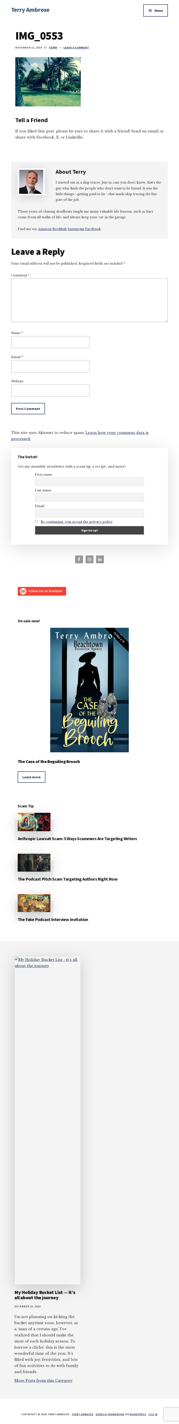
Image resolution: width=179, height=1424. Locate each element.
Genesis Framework (110, 1414)
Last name (43, 490)
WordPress (138, 1414)
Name (17, 333)
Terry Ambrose (30, 10)
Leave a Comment (76, 47)
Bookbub (59, 229)
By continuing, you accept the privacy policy (77, 522)
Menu (159, 10)
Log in (153, 1414)
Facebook (93, 229)
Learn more (31, 777)
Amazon (45, 229)
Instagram (76, 229)
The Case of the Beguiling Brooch (49, 761)
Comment (20, 275)
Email (17, 357)
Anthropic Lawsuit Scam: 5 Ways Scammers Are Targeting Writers (77, 838)
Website (17, 381)
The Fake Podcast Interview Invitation (53, 919)
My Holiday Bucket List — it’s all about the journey (44, 1295)
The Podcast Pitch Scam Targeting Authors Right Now (67, 879)
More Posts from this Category (43, 1380)
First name (43, 475)
